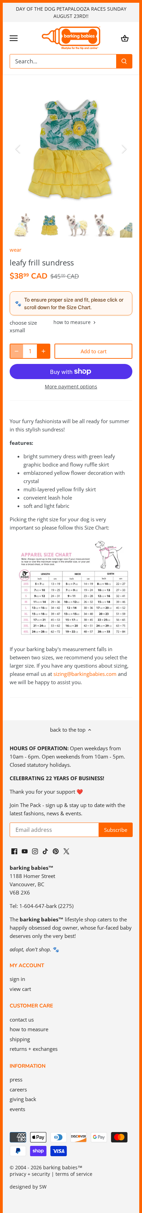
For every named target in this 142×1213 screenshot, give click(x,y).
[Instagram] (35, 850)
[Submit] (124, 61)
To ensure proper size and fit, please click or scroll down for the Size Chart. (73, 303)
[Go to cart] (125, 38)
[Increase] (43, 351)
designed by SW (28, 1187)
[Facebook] (14, 850)
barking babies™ (62, 1167)
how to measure (72, 322)
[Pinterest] (56, 850)
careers (18, 1089)
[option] (71, 148)
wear (15, 249)
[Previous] (18, 148)
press (16, 1079)
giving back (23, 1099)
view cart (20, 988)
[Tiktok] (45, 850)
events (17, 1109)
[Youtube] (25, 850)
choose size (23, 323)
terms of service (73, 1174)
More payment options (71, 386)
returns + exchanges (34, 1048)
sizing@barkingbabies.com (84, 673)
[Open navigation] (14, 38)
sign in (17, 978)
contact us (22, 1019)
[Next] (123, 148)
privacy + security (30, 1174)
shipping (20, 1039)
